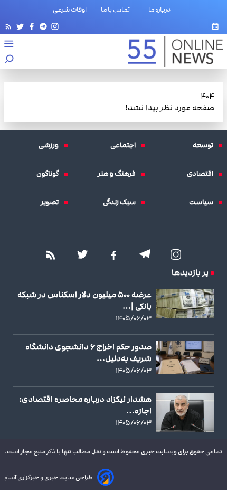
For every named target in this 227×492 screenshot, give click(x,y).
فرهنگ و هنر (119, 173)
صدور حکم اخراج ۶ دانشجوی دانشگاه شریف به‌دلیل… (88, 352)
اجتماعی (125, 145)
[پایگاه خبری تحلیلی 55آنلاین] (170, 51)
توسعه (206, 145)
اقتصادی (203, 173)
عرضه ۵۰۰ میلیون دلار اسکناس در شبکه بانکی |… (84, 300)
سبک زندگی (122, 202)
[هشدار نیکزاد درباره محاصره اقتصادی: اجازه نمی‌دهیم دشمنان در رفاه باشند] (185, 412)
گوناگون (50, 173)
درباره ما (161, 9)
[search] (9, 60)
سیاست (204, 202)
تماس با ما (117, 9)
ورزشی (51, 145)
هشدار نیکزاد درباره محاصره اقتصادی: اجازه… (85, 405)
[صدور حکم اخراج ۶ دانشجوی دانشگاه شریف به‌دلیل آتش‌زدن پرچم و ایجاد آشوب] (185, 357)
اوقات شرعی (70, 9)
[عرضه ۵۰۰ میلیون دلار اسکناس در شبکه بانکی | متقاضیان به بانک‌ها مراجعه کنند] (185, 303)
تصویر (52, 202)
